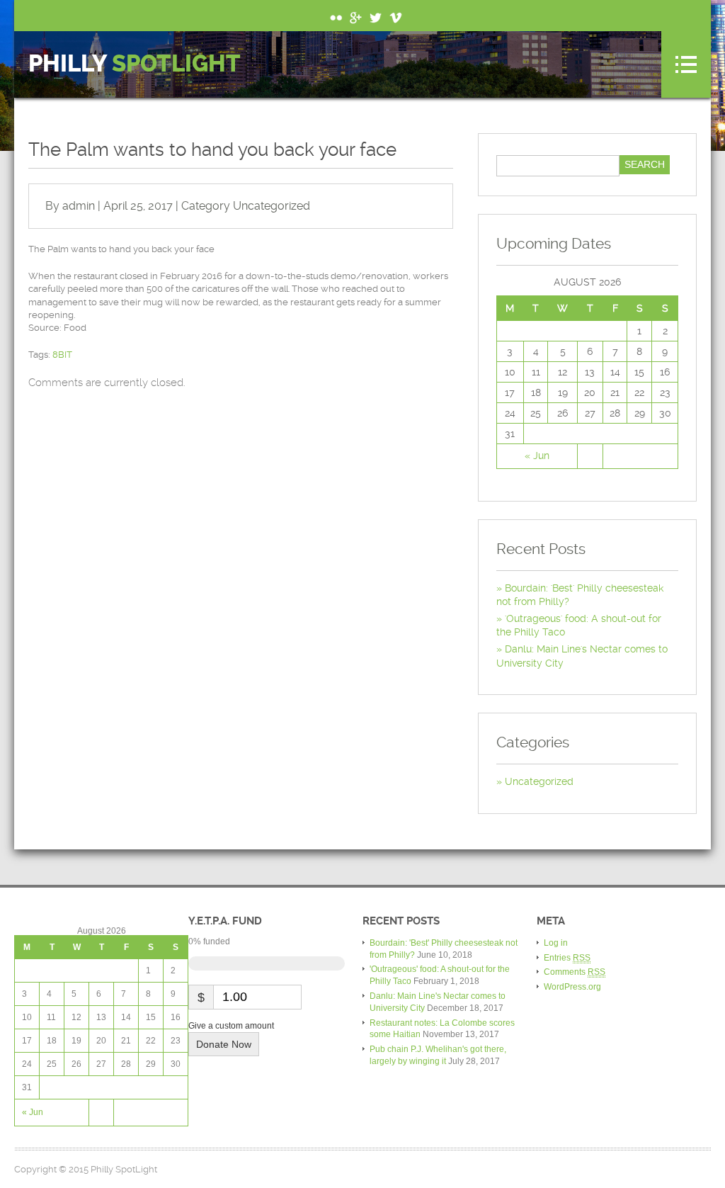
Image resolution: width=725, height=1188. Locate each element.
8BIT (62, 354)
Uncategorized (271, 206)
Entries (567, 958)
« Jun (537, 455)
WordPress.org (572, 987)
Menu (686, 64)
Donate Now (223, 1044)
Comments (574, 972)
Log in (556, 943)
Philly (134, 64)
